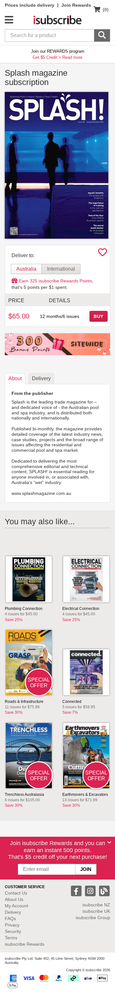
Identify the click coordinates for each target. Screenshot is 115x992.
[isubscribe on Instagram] (91, 891)
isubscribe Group (93, 917)
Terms (11, 937)
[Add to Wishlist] (102, 254)
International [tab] (61, 269)
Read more (72, 57)
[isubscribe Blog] (104, 891)
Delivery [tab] (41, 378)
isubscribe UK (96, 911)
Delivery (13, 912)
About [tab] (15, 378)
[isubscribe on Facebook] (77, 891)
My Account (16, 905)
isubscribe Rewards (24, 944)
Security (13, 931)
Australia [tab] (26, 269)
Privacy (12, 924)
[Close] (109, 842)
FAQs (10, 918)
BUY (99, 316)
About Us (14, 899)
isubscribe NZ (96, 904)
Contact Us (16, 893)
